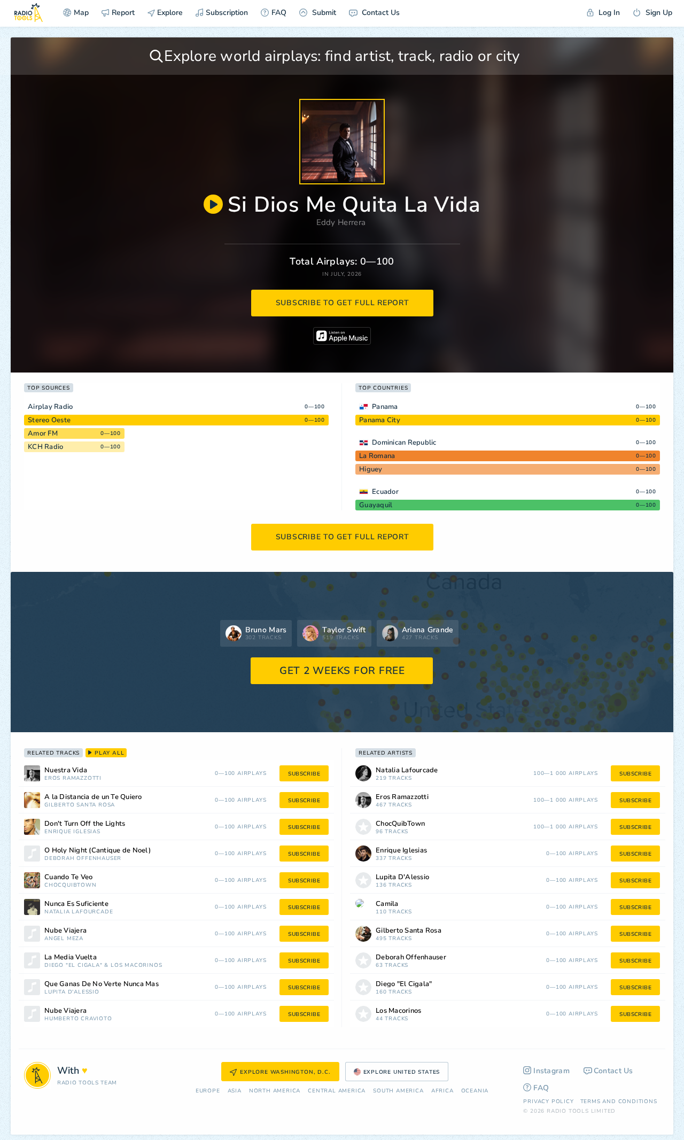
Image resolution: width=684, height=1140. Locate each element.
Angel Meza (63, 939)
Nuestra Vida (65, 770)
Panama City (379, 420)
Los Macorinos (136, 965)
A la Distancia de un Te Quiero (93, 797)
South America (398, 1091)
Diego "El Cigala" (73, 965)
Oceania (475, 1091)
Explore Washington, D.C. (285, 1072)
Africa (442, 1091)
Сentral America (337, 1091)
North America (274, 1091)
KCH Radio (45, 447)
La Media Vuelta (70, 957)
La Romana (377, 456)
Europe (208, 1091)
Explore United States (401, 1072)
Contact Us (380, 12)
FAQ (278, 12)
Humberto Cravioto (78, 1019)
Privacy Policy (548, 1101)
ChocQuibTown (70, 885)
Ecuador (385, 492)
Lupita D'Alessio (71, 992)
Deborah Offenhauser (82, 859)
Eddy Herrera (341, 222)
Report (123, 12)
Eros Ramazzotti (73, 778)
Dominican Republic (404, 442)
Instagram (551, 1071)
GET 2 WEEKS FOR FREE (342, 671)
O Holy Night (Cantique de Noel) (97, 851)
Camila (387, 904)
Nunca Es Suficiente (76, 904)
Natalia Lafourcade (78, 912)
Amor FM (43, 433)
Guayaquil (375, 505)
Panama (385, 407)
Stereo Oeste (49, 420)
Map (81, 12)
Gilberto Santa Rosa (79, 805)
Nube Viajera (65, 931)
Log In (608, 12)
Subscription (227, 12)
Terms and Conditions (618, 1101)
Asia (235, 1091)
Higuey (371, 469)
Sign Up (657, 12)
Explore (169, 12)
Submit (323, 12)
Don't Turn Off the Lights (84, 824)
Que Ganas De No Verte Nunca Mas (101, 984)
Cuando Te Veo (68, 877)
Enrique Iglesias (72, 832)
